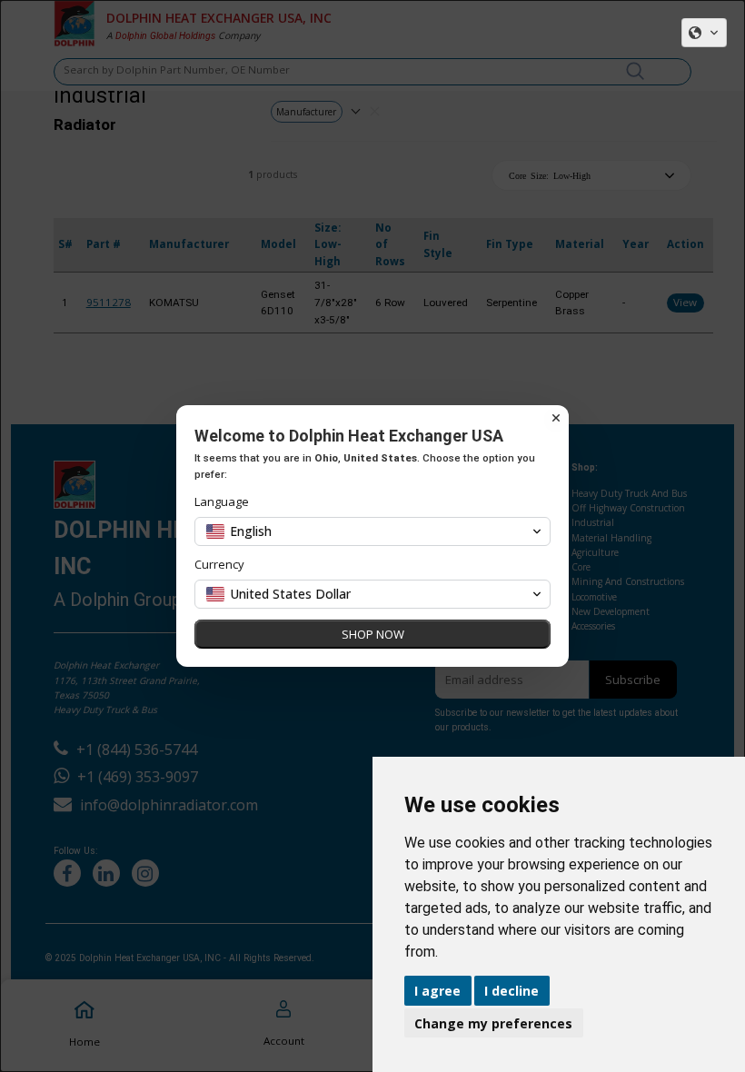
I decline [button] (511, 990)
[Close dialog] (556, 418)
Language (221, 502)
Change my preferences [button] (493, 1023)
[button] (704, 32)
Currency (219, 564)
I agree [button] (437, 990)
